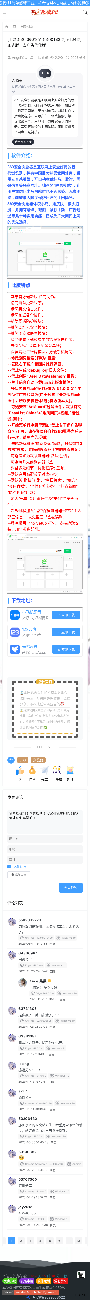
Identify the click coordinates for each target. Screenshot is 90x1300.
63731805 (27, 1008)
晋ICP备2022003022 (48, 1297)
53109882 (27, 1152)
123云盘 (29, 629)
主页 (12, 27)
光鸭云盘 (29, 646)
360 (22, 760)
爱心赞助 (60, 1281)
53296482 (27, 1118)
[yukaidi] (30, 1293)
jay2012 (25, 1207)
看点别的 (20, 142)
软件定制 (43, 1281)
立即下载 (67, 615)
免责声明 (10, 1281)
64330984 (28, 953)
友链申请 (27, 1281)
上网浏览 (26, 27)
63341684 (27, 1036)
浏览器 (38, 760)
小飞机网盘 (31, 612)
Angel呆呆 (20, 57)
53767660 (27, 1179)
